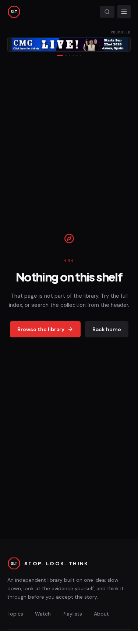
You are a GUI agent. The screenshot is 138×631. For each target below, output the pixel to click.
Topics (15, 613)
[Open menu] (124, 11)
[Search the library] (107, 12)
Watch (43, 613)
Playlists (72, 613)
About (101, 613)
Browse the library (40, 329)
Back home (106, 329)
